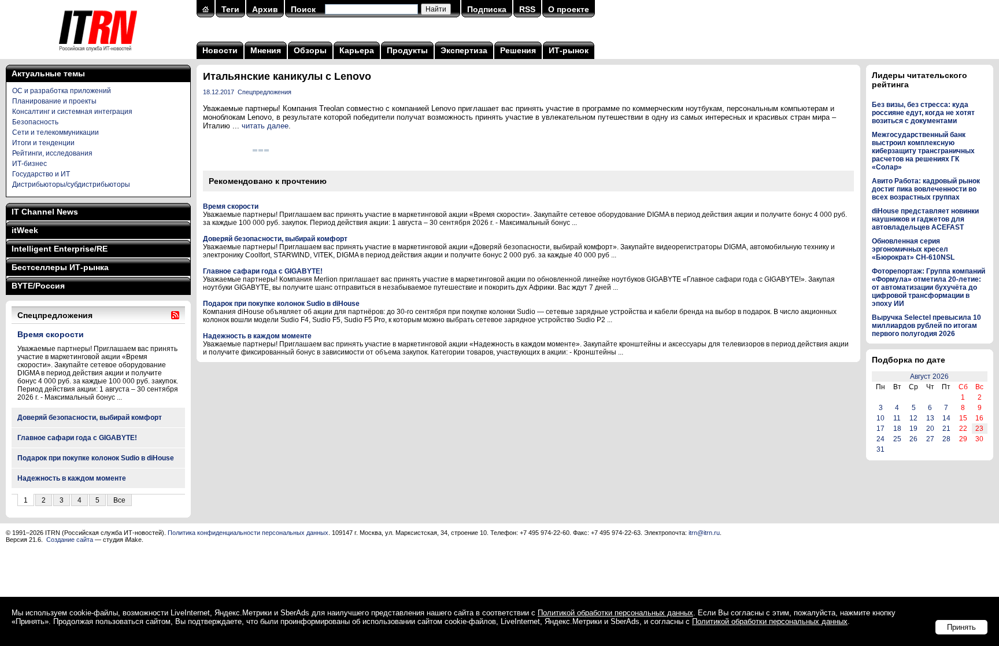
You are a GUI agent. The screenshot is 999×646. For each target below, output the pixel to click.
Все (119, 500)
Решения (518, 50)
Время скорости (50, 334)
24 (880, 439)
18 (897, 428)
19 (913, 428)
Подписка (486, 9)
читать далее (265, 125)
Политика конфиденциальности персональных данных (248, 532)
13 (930, 418)
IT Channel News (45, 211)
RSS (527, 9)
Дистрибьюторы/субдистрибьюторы (71, 184)
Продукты (407, 50)
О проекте (568, 9)
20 (930, 428)
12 (913, 418)
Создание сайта (69, 539)
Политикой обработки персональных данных (615, 612)
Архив (265, 9)
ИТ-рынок (569, 50)
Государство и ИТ (41, 174)
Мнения (265, 50)
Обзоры (310, 50)
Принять (961, 627)
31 (880, 449)
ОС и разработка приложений (61, 91)
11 (897, 418)
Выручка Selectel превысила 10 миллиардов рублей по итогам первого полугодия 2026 (926, 325)
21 (946, 428)
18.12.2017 (218, 91)
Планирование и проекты (54, 101)
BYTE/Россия (38, 285)
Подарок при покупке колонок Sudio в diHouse (95, 458)
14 (946, 418)
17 (880, 428)
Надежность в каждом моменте (71, 478)
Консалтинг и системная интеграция (72, 112)
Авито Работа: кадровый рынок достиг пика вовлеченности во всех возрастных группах (926, 189)
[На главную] (98, 55)
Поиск (303, 9)
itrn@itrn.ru (704, 532)
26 (913, 439)
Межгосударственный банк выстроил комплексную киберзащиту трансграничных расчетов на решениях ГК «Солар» (923, 151)
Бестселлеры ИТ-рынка (60, 267)
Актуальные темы (48, 73)
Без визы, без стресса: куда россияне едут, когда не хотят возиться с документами (923, 113)
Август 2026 (929, 376)
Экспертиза (464, 50)
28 (946, 439)
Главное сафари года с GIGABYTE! (77, 438)
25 (897, 439)
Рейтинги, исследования (52, 153)
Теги (230, 9)
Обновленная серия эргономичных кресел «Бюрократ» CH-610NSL (913, 249)
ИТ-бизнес (29, 164)
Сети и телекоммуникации (55, 132)
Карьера (356, 50)
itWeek (25, 230)
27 (930, 439)
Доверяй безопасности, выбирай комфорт (89, 418)
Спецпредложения (264, 91)
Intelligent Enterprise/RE (60, 248)
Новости (220, 50)
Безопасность (35, 122)
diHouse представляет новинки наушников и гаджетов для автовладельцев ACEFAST (925, 219)
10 (880, 418)
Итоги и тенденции (43, 143)
